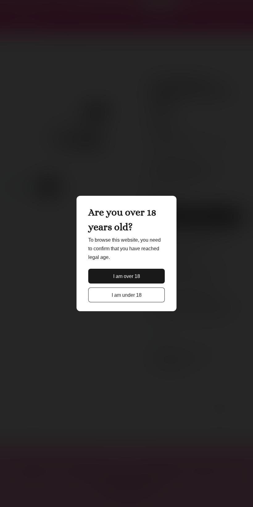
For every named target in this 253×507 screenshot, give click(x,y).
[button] (126, 276)
